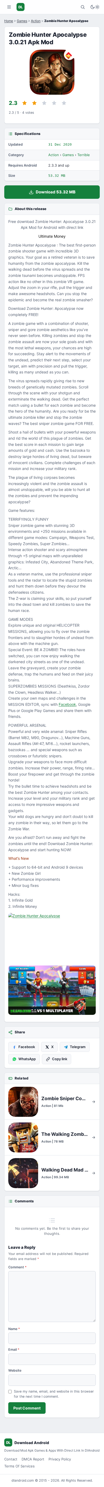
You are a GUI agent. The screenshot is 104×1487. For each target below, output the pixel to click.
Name (14, 1329)
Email (13, 1350)
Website (14, 1370)
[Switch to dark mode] (95, 7)
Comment (17, 1267)
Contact (10, 1459)
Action (36, 21)
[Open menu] (9, 7)
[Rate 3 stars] (44, 103)
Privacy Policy (60, 1459)
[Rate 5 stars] (64, 103)
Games (22, 21)
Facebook (67, 704)
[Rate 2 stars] (34, 103)
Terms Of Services (19, 1466)
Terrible (83, 155)
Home (8, 21)
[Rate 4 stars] (54, 103)
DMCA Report (33, 1459)
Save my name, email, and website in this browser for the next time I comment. (54, 1393)
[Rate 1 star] (24, 103)
